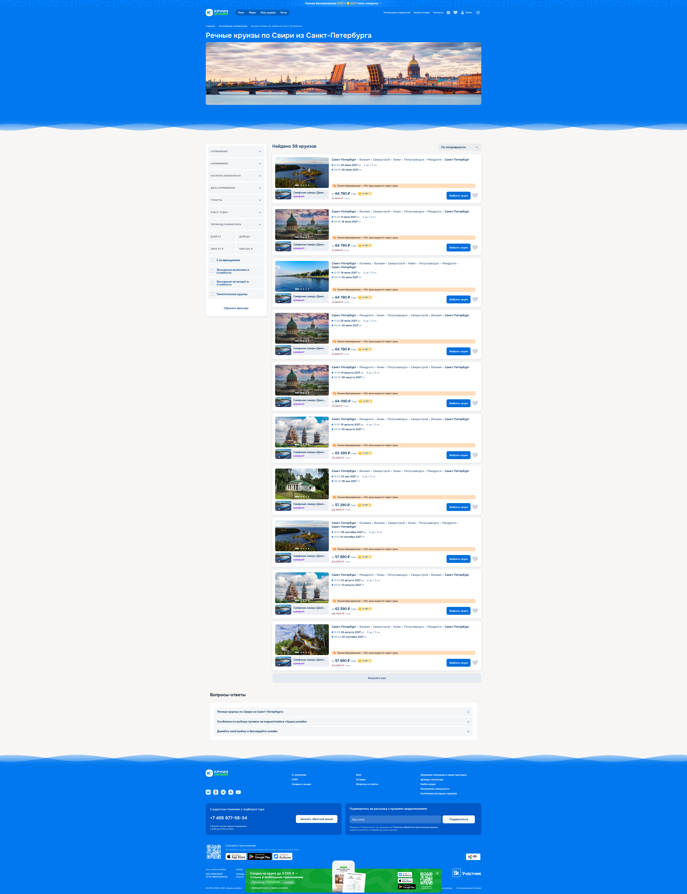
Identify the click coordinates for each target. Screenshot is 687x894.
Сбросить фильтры (236, 308)
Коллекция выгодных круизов (438, 793)
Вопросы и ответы (367, 784)
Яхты (284, 12)
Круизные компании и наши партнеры (443, 775)
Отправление (219, 151)
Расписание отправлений (397, 12)
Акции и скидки (422, 12)
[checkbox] (213, 260)
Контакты (438, 12)
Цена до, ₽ (246, 248)
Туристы (216, 200)
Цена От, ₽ (217, 248)
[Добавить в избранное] (475, 195)
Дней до (244, 236)
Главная (210, 26)
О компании (299, 775)
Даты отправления (223, 187)
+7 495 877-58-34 (228, 818)
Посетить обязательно (226, 175)
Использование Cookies (469, 888)
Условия (289, 882)
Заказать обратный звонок (316, 819)
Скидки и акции (301, 784)
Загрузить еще (377, 678)
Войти (469, 12)
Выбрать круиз (458, 195)
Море (252, 12)
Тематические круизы (231, 294)
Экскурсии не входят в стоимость (232, 283)
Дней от (216, 236)
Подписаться (458, 819)
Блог (359, 775)
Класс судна (219, 212)
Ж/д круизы (268, 12)
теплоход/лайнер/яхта (226, 224)
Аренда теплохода (431, 779)
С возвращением (228, 260)
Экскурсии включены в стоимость (232, 271)
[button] (236, 151)
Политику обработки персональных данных (415, 827)
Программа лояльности (434, 789)
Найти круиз (428, 784)
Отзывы (361, 779)
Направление (219, 163)
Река (241, 12)
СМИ (295, 779)
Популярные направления (233, 26)
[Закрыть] (437, 873)
